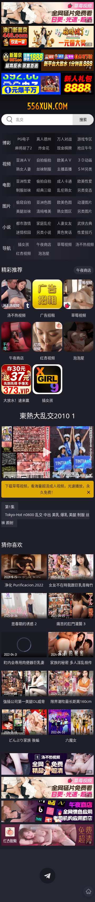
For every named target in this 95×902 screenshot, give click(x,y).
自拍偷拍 (43, 160)
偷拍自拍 (43, 181)
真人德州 (43, 138)
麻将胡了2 (23, 147)
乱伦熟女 (64, 190)
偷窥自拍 (23, 202)
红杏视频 (23, 253)
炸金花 (43, 147)
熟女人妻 (23, 168)
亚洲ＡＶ (23, 160)
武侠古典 (84, 223)
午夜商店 (43, 244)
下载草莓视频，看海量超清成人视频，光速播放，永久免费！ (47, 489)
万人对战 (64, 138)
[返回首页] (88, 891)
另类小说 (43, 232)
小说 (6, 227)
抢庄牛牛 (84, 147)
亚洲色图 (43, 202)
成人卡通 (64, 181)
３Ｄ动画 (84, 160)
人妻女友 (64, 223)
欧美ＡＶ (64, 160)
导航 (6, 248)
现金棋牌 (64, 147)
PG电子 (23, 138)
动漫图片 (84, 202)
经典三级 (43, 190)
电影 (6, 185)
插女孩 (23, 244)
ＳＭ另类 (84, 168)
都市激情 (23, 223)
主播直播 (64, 168)
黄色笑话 (64, 232)
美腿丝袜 (23, 211)
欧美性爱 (84, 181)
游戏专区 (84, 138)
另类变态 (84, 190)
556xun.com (47, 106)
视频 (6, 164)
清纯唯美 (43, 211)
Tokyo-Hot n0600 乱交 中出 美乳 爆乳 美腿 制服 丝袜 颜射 (45, 518)
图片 (6, 206)
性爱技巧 (84, 232)
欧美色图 (64, 202)
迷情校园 (23, 232)
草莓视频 (64, 244)
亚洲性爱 (23, 181)
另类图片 (84, 211)
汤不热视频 (84, 244)
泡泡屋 (43, 253)
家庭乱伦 (43, 223)
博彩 (6, 143)
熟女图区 (64, 211)
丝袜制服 (43, 168)
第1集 (10, 506)
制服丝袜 (23, 190)
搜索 (83, 119)
